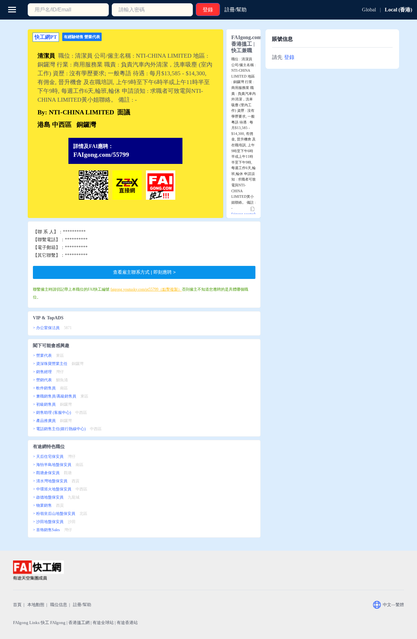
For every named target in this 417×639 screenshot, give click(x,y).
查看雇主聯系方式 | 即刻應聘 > (144, 272)
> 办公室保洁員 (46, 328)
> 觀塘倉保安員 (46, 473)
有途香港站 (127, 622)
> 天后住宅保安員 (48, 456)
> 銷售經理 (42, 372)
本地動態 (35, 604)
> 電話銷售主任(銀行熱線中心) (59, 429)
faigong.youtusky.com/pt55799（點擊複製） (146, 289)
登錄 (289, 57)
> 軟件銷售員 (44, 388)
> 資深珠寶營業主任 (50, 363)
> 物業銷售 (42, 505)
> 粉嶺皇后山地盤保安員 (54, 513)
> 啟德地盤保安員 (48, 497)
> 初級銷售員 (44, 404)
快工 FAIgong (53, 622)
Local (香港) (398, 9)
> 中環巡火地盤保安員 (52, 489)
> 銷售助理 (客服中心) (52, 412)
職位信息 (58, 604)
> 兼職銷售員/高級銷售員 (54, 396)
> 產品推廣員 (44, 420)
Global (369, 9)
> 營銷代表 (42, 380)
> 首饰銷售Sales (46, 530)
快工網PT (46, 37)
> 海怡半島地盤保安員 (52, 464)
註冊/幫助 (82, 604)
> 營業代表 (42, 355)
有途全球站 (103, 622)
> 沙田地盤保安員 (48, 521)
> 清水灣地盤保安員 (50, 481)
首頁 (17, 604)
